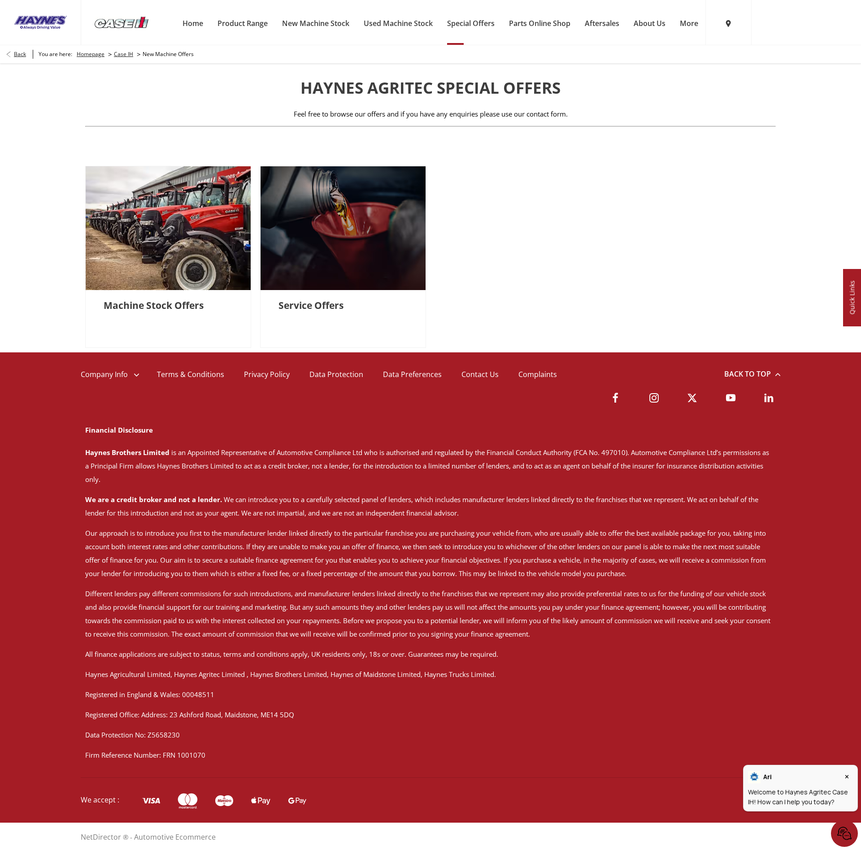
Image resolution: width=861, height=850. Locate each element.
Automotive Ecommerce (175, 837)
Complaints (537, 374)
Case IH (123, 54)
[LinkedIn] (769, 398)
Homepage (90, 54)
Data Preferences (412, 374)
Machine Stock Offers (154, 305)
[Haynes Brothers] (40, 22)
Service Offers (311, 305)
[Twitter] (692, 398)
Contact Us (480, 374)
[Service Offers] (343, 228)
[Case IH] (121, 23)
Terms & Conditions (190, 374)
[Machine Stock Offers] (168, 228)
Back (20, 54)
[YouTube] (731, 398)
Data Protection (336, 374)
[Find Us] (728, 22)
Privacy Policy (267, 374)
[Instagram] (654, 398)
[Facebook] (615, 398)
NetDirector (102, 837)
